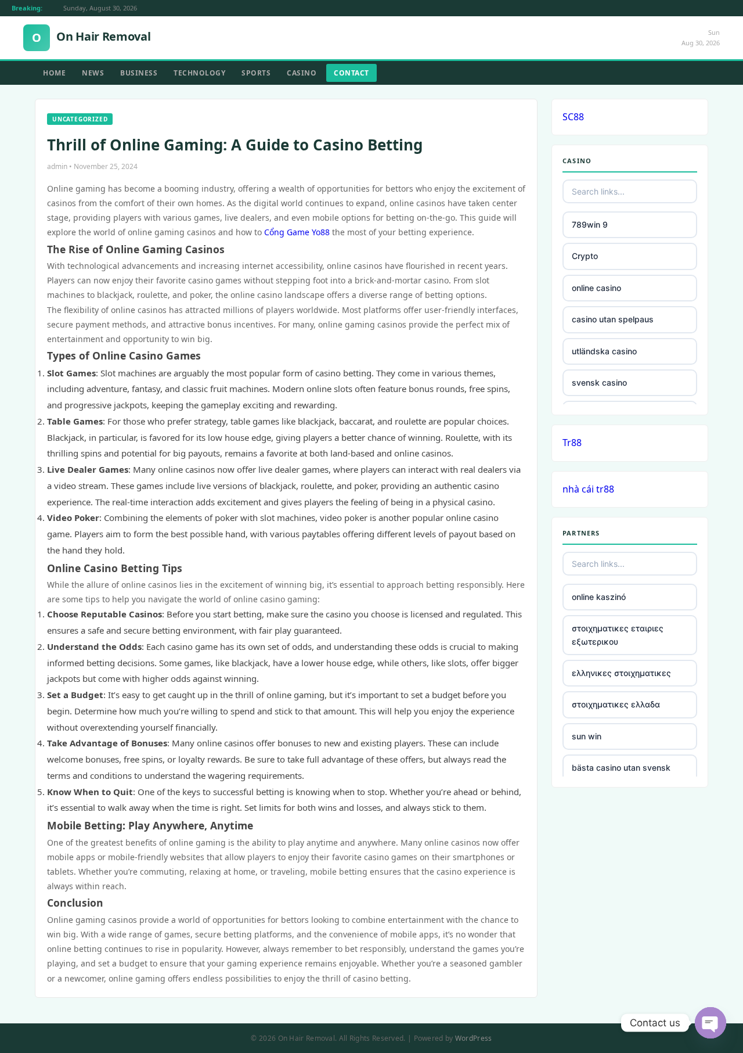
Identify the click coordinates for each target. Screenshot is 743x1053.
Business (138, 73)
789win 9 (590, 224)
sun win (586, 736)
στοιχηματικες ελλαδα (616, 704)
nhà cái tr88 (588, 489)
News (93, 73)
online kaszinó (599, 597)
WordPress (473, 1038)
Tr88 (572, 442)
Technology (199, 73)
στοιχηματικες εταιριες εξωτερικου (617, 634)
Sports (255, 73)
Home (54, 73)
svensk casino (599, 382)
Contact (351, 73)
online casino (596, 288)
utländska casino (604, 351)
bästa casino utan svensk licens (621, 774)
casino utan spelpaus (613, 319)
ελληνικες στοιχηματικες (621, 673)
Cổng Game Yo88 (297, 232)
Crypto (585, 256)
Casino (301, 73)
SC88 (573, 116)
